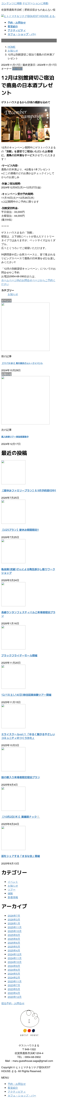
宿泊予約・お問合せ (12, 1003)
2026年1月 (14, 923)
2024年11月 (15, 958)
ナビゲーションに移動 (35, 3)
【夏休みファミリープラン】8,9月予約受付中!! (28, 490)
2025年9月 (14, 935)
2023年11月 (15, 981)
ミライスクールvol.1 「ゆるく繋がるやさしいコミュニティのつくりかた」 (28, 736)
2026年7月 (14, 915)
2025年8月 (14, 939)
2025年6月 (14, 943)
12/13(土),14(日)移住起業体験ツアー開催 (26, 695)
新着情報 (13, 897)
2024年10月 (15, 962)
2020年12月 (15, 997)
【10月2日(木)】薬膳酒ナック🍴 (20, 817)
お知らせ (17, 68)
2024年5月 (14, 973)
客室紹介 (13, 1088)
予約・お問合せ (17, 1084)
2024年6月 (14, 970)
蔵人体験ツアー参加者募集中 (15, 436)
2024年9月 (14, 966)
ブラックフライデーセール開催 (19, 655)
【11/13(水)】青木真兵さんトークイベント (22, 363)
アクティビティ (17, 1091)
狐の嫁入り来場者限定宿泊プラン (20, 777)
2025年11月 (15, 927)
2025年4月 (14, 950)
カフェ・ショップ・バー (22, 1095)
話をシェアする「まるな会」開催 (20, 856)
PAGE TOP (53, 1064)
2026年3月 (14, 919)
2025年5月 (14, 946)
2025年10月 (15, 931)
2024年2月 (14, 977)
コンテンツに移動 (11, 3)
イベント (13, 882)
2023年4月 (14, 993)
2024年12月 (15, 954)
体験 (10, 893)
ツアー (11, 889)
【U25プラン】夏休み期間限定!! (20, 530)
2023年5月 (14, 989)
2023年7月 (14, 985)
